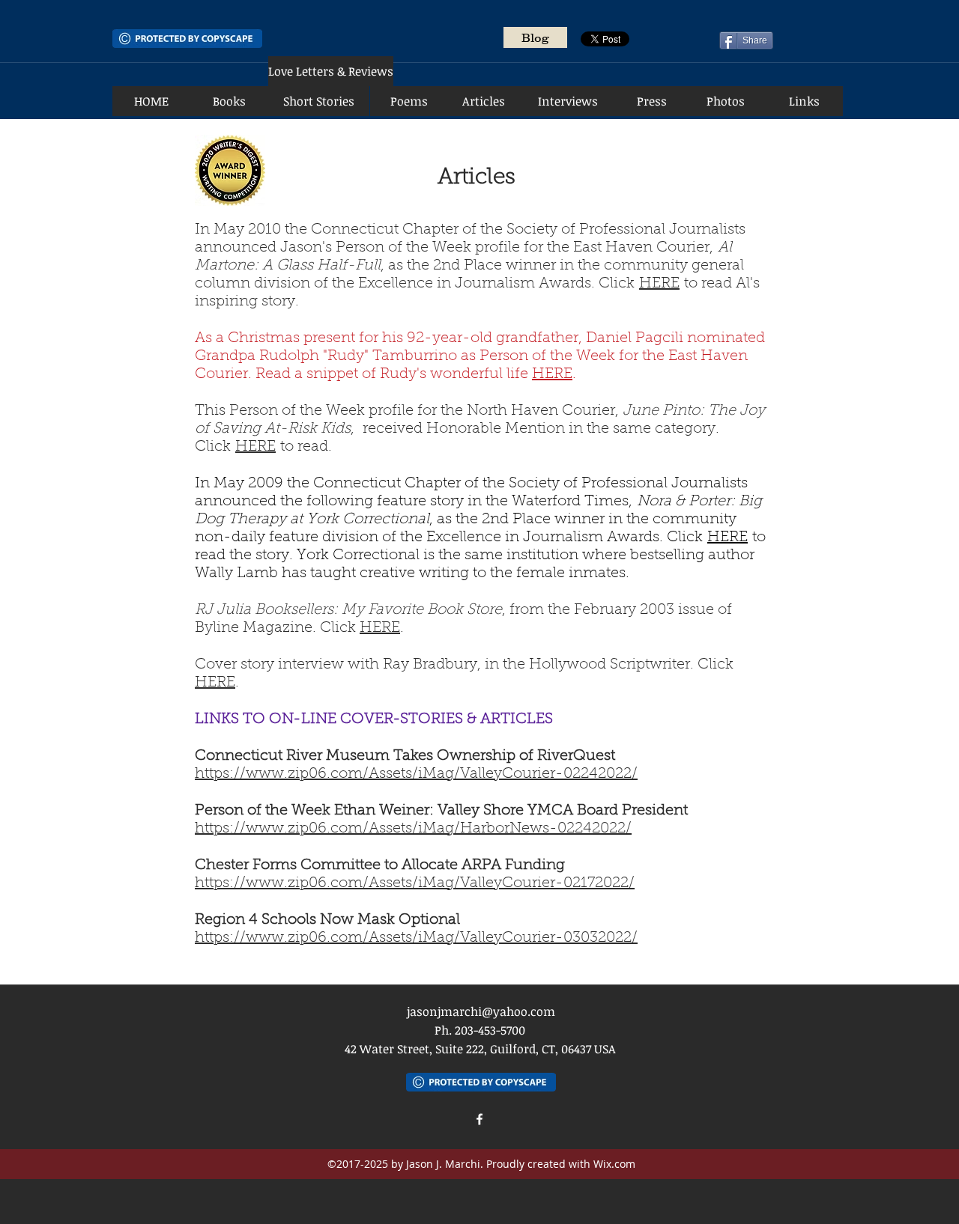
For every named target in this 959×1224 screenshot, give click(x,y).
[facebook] (479, 1119)
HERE (659, 283)
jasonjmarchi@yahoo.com (481, 1011)
